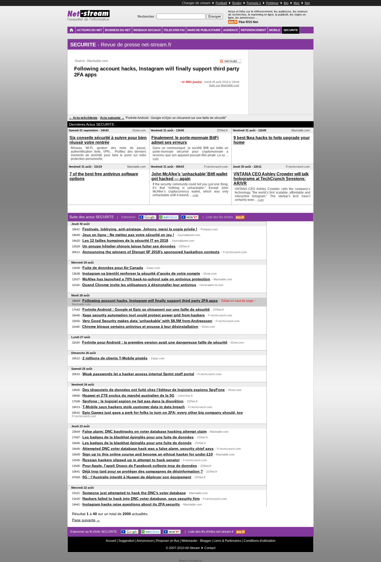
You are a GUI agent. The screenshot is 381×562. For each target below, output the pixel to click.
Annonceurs (145, 541)
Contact (209, 548)
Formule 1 (254, 3)
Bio (286, 3)
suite (156, 158)
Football (221, 3)
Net (307, 3)
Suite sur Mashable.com (224, 85)
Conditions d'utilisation (260, 541)
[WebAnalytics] (190, 558)
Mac (297, 3)
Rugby (237, 3)
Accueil (111, 541)
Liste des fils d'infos (220, 217)
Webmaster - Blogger (196, 541)
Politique (272, 3)
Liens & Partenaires (227, 541)
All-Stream (192, 548)
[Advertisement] (158, 97)
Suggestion (126, 541)
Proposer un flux (167, 541)
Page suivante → (86, 520)
